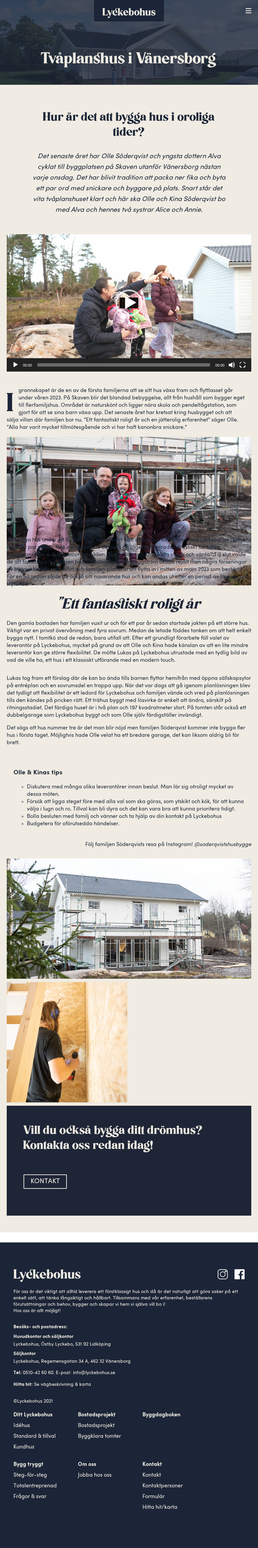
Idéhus (21, 1425)
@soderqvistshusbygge (222, 844)
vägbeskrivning (57, 1384)
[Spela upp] (15, 365)
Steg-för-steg (30, 1475)
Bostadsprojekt (96, 1425)
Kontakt (151, 1475)
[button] (129, 302)
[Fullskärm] (242, 365)
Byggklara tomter (99, 1436)
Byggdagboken (161, 1415)
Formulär (153, 1496)
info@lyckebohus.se (94, 1372)
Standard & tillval (34, 1436)
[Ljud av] (231, 365)
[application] (129, 303)
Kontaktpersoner (162, 1486)
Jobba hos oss (95, 1475)
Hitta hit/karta (159, 1507)
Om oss (87, 1464)
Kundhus (23, 1447)
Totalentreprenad (35, 1486)
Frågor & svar (29, 1496)
